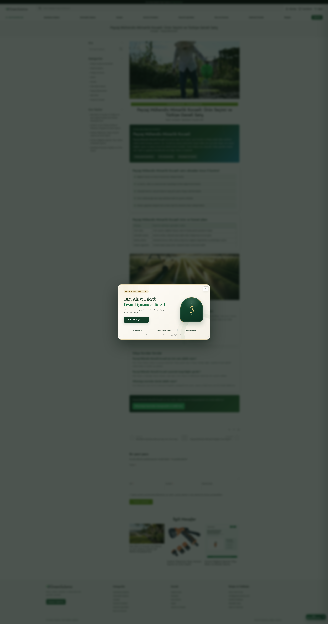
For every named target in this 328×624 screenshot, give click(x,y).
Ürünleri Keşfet (136, 319)
